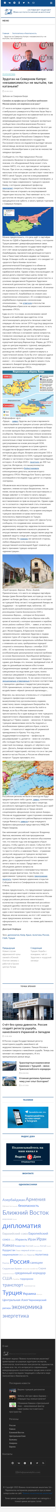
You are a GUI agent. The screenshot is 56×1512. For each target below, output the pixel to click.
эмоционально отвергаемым (16, 681)
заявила (24, 822)
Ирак (32, 1239)
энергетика (15, 1316)
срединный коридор (30, 1273)
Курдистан (8, 1250)
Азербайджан (13, 1200)
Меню (5, 21)
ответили (27, 303)
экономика (26, 1307)
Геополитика (8, 74)
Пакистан (31, 1255)
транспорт (12, 1285)
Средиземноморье (8, 1273)
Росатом (5, 1263)
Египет (12, 1240)
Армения (36, 1199)
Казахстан (20, 1246)
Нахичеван (38, 1250)
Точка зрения (28, 986)
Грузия (15, 1219)
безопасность (28, 1205)
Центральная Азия (15, 1299)
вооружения (7, 1219)
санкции (36, 1262)
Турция (11, 938)
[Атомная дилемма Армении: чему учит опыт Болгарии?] (9, 1081)
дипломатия (13, 935)
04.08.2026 (25, 1073)
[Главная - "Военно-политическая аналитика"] (28, 9)
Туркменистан (29, 1286)
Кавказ (8, 1245)
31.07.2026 (25, 1085)
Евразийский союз (15, 1233)
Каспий (29, 1246)
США (4, 938)
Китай (43, 1246)
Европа (12, 1447)
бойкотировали (31, 468)
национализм (10, 1254)
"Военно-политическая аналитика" (37, 1493)
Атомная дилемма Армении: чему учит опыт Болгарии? (35, 1080)
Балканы (13, 1440)
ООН (25, 1255)
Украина (29, 1293)
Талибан (16, 1279)
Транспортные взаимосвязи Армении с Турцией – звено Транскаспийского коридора (34, 1066)
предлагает (7, 188)
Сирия (42, 1268)
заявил (15, 421)
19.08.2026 (8, 1036)
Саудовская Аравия (12, 1269)
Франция (39, 1294)
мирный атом (28, 1250)
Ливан (18, 1251)
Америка (13, 1443)
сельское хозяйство (30, 1269)
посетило (34, 462)
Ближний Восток (25, 1213)
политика (36, 935)
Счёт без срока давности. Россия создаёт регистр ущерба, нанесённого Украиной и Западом (26, 1028)
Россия (45, 935)
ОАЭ (21, 1255)
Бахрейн (15, 1206)
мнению (24, 539)
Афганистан (7, 1206)
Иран (41, 1239)
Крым (28, 935)
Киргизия (37, 1246)
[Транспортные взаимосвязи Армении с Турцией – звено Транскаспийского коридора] (9, 1066)
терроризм (26, 1279)
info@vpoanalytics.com (29, 1472)
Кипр (22, 935)
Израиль (21, 1239)
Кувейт (49, 1246)
